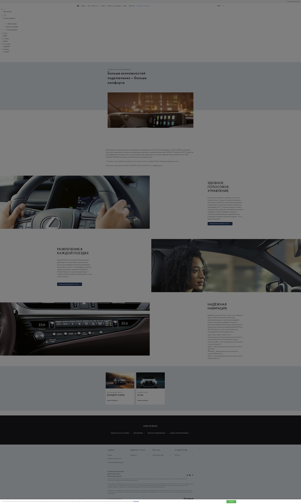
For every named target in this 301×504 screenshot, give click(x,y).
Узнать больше (136, 501)
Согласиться (231, 501)
